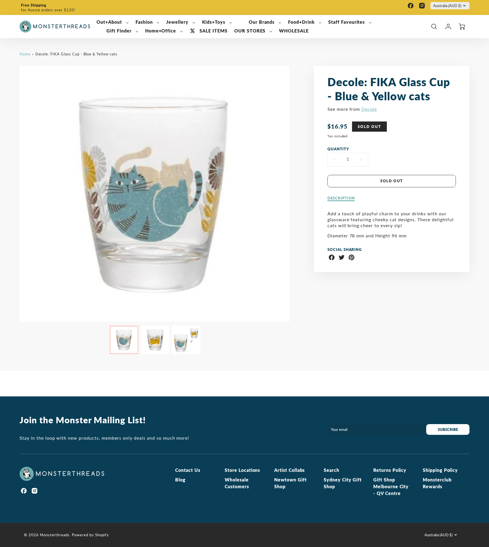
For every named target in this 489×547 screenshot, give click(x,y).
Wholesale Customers (237, 483)
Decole (369, 109)
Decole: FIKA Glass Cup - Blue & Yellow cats (76, 54)
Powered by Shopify (90, 535)
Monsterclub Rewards (437, 483)
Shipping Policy (440, 470)
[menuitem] (112, 22)
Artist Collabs (289, 470)
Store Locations (242, 470)
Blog (180, 479)
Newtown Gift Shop (290, 483)
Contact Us (187, 470)
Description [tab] (341, 198)
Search (331, 470)
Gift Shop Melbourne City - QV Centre (391, 486)
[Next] (293, 194)
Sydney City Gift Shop (343, 483)
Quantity (338, 149)
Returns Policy (389, 470)
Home (25, 54)
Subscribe (448, 429)
